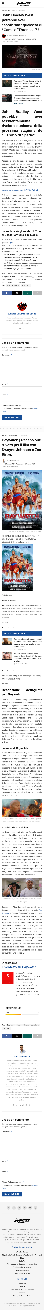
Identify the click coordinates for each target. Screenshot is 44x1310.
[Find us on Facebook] (25, 1208)
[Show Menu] (3, 3)
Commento (7, 355)
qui (11, 242)
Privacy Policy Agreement (13, 405)
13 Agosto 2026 (21, 664)
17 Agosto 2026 (21, 649)
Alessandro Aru (13, 460)
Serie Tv (22, 10)
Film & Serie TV (12, 10)
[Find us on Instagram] (14, 1208)
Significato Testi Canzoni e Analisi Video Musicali (22, 1255)
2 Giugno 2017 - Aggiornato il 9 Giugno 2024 (20, 464)
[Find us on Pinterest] (8, 1208)
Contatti (22, 1287)
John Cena (26, 285)
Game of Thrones (13, 285)
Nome (5, 384)
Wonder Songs (22, 1252)
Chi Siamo (22, 1284)
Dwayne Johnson (23, 1025)
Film (22, 1258)
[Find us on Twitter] (19, 1208)
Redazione (22, 1293)
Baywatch (10, 1025)
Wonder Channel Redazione (18, 36)
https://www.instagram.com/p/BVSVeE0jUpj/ (20, 190)
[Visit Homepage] (24, 3)
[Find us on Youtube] (30, 1208)
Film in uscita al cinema (22, 1267)
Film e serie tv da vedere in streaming (22, 1264)
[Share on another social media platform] (37, 293)
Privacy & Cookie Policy (22, 1296)
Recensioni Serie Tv (22, 1273)
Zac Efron (6, 1028)
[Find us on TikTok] (35, 1208)
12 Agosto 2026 (21, 91)
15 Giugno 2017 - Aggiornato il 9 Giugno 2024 (20, 39)
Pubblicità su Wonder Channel (22, 1290)
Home (4, 10)
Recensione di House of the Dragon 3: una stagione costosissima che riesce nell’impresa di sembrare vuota (28, 98)
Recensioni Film (13, 435)
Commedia (23, 435)
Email (5, 395)
